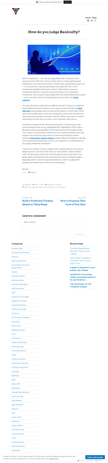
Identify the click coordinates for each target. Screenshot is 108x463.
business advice (18, 276)
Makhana (15, 376)
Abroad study (17, 248)
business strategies (20, 284)
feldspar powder (18, 330)
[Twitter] (92, 20)
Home (88, 17)
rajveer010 (27, 184)
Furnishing (16, 338)
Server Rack (17, 417)
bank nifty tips (29, 187)
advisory (15, 257)
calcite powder (18, 288)
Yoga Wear (16, 450)
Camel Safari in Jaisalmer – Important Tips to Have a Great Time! (81, 260)
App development (19, 261)
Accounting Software (20, 253)
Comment (79, 234)
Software (15, 421)
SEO (13, 413)
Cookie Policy (53, 459)
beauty (14, 272)
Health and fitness (19, 342)
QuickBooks (17, 401)
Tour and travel (18, 430)
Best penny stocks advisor (45, 187)
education (16, 322)
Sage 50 (15, 409)
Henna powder (18, 347)
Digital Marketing (19, 305)
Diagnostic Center (19, 301)
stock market (17, 425)
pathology (16, 388)
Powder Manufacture (20, 392)
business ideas (18, 280)
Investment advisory (54, 184)
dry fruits (15, 313)
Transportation (18, 434)
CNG (13, 293)
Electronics (16, 326)
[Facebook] (88, 20)
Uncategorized (18, 442)
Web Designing (18, 446)
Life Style (15, 371)
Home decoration (19, 351)
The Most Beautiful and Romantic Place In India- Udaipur (80, 251)
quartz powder (18, 396)
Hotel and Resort (19, 359)
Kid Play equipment (20, 367)
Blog (94, 17)
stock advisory (60, 187)
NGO (14, 380)
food (13, 334)
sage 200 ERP (17, 405)
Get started (67, 2)
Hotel (14, 355)
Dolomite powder (19, 309)
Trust (14, 438)
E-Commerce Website (21, 318)
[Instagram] (95, 20)
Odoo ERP (16, 384)
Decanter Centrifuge (20, 297)
